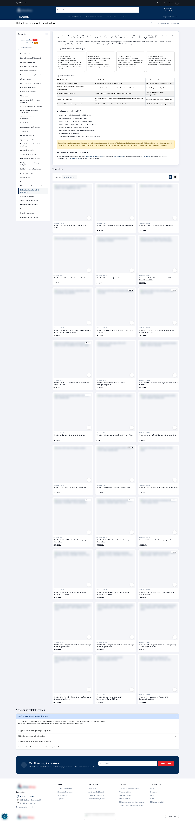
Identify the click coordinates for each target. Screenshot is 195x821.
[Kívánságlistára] (89, 218)
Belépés (171, 3)
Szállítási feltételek (125, 795)
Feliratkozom (166, 763)
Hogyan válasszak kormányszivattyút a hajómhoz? (34, 731)
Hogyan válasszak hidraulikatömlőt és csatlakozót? (34, 741)
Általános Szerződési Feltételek (129, 788)
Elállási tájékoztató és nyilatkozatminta (131, 802)
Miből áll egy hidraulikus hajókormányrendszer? (33, 716)
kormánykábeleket (119, 156)
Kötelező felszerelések (75, 17)
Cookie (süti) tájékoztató (96, 795)
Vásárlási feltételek (125, 792)
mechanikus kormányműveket (94, 156)
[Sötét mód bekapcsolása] (177, 3)
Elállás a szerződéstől (157, 802)
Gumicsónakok (111, 17)
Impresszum (92, 788)
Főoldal (153, 23)
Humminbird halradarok (94, 17)
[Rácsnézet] (170, 177)
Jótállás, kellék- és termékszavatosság (131, 805)
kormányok (147, 156)
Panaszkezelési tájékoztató (96, 798)
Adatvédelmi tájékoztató (96, 792)
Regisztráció (154, 792)
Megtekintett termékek (170, 17)
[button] (46, 54)
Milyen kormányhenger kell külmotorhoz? (31, 736)
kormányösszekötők (75, 158)
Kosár (165, 3)
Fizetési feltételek (124, 798)
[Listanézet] (175, 177)
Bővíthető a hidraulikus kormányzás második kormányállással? (38, 747)
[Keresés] (137, 9)
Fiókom (159, 3)
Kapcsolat (123, 17)
